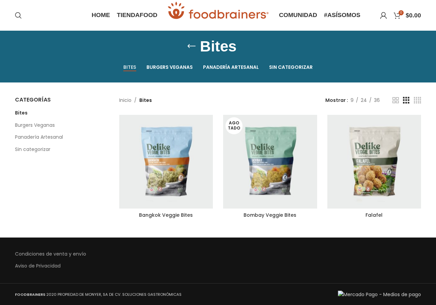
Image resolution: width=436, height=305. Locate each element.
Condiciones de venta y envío (50, 254)
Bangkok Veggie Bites (166, 215)
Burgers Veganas (35, 125)
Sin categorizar (32, 149)
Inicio (125, 100)
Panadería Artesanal (39, 137)
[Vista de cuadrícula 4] (417, 100)
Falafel (374, 215)
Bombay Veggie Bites (270, 215)
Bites (21, 112)
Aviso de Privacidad (38, 266)
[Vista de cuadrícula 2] (395, 100)
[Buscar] (18, 15)
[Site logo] (218, 15)
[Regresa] (191, 46)
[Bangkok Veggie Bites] (166, 162)
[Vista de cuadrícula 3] (406, 100)
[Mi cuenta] (383, 15)
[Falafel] (374, 162)
